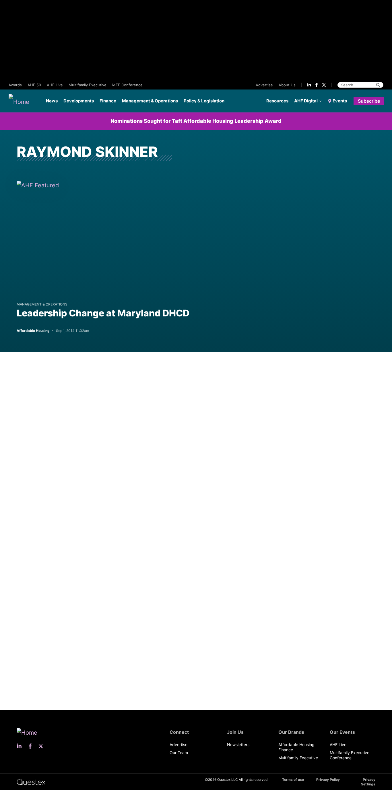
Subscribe (369, 101)
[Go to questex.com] (31, 781)
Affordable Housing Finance (296, 747)
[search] (378, 85)
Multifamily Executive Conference (349, 755)
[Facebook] (317, 85)
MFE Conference (127, 85)
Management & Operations (150, 101)
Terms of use (293, 779)
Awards (15, 85)
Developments (78, 101)
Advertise (264, 85)
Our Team (179, 752)
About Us (287, 85)
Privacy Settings (368, 781)
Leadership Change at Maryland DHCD (103, 313)
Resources (277, 101)
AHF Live (55, 85)
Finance (108, 101)
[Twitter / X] (324, 85)
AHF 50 (34, 85)
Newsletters (238, 744)
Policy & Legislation (204, 101)
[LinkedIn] (309, 85)
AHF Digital (306, 101)
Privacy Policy (328, 779)
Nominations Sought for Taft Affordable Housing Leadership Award (196, 121)
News (52, 101)
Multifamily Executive (87, 85)
